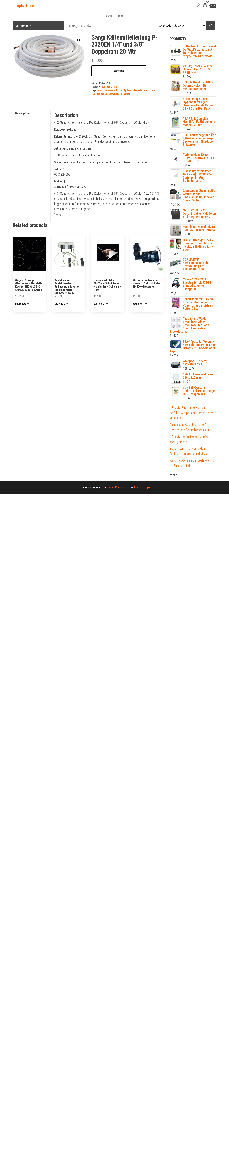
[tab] (31, 113)
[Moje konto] (198, 5)
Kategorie (26, 25)
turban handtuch (122, 94)
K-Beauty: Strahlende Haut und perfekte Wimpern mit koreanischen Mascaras (191, 413)
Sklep (109, 15)
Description (22, 113)
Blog (120, 15)
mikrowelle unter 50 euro (144, 90)
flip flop (127, 90)
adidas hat (102, 90)
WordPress (115, 487)
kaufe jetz (119, 70)
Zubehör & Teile (109, 86)
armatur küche (115, 90)
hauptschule (23, 5)
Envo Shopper (142, 487)
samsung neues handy (102, 94)
